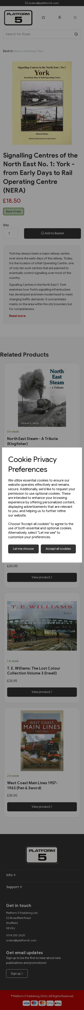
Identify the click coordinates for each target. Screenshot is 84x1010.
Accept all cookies (58, 549)
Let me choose (23, 549)
